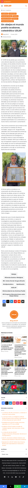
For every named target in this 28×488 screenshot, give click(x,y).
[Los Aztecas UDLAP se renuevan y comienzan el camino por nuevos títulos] (7, 340)
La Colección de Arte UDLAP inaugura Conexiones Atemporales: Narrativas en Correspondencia (14, 434)
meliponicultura (8, 284)
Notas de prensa (6, 18)
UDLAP (14, 287)
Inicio (3, 10)
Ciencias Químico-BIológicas (14, 277)
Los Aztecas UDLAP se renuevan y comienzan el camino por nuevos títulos (7, 347)
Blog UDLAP (6, 34)
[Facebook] (4, 301)
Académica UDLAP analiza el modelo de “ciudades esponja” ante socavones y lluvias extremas (21, 371)
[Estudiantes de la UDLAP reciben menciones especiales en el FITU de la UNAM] (7, 363)
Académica (8, 10)
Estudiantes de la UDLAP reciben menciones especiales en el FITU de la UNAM (7, 371)
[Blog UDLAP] (8, 5)
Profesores (15, 18)
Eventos (16, 16)
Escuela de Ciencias (7, 16)
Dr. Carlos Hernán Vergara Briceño (14, 281)
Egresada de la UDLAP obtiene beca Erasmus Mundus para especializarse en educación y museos (13, 443)
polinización (20, 284)
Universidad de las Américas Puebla (14, 291)
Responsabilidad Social (7, 21)
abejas (14, 274)
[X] (7, 301)
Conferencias (12, 13)
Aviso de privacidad (20, 473)
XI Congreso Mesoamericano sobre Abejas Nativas (14, 295)
